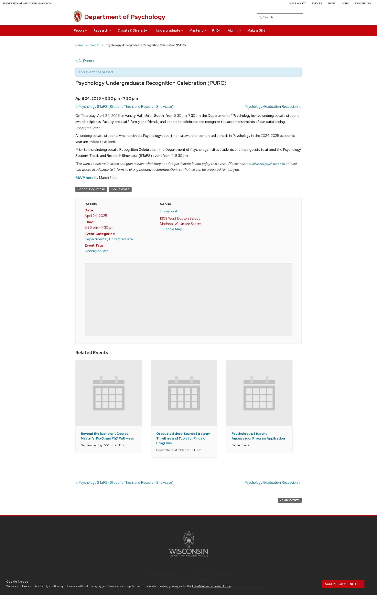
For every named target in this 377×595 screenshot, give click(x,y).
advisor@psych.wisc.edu (268, 164)
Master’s (196, 30)
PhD (215, 30)
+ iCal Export (120, 189)
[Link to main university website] (188, 557)
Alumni (233, 30)
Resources (363, 3)
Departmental (96, 239)
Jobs (345, 3)
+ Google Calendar (91, 189)
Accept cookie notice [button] (343, 584)
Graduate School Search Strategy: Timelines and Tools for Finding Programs (183, 438)
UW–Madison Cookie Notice (211, 586)
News (332, 3)
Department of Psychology (124, 17)
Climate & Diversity (132, 30)
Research (100, 30)
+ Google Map (171, 229)
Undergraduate (168, 30)
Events (317, 3)
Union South (169, 211)
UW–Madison (27, 3)
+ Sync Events (290, 500)
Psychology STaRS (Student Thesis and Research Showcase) (124, 106)
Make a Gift (256, 30)
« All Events (84, 60)
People (79, 30)
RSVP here (84, 177)
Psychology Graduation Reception (272, 106)
